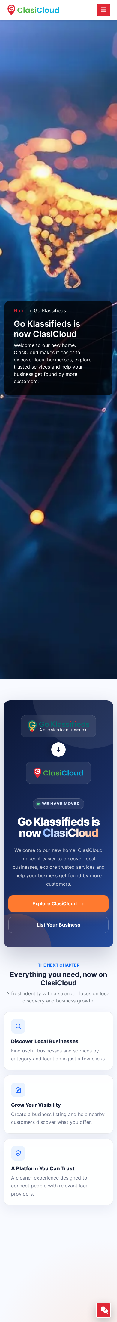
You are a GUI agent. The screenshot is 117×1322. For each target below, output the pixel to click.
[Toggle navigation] (103, 10)
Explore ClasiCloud (55, 903)
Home (20, 310)
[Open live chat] (103, 1310)
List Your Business (58, 925)
